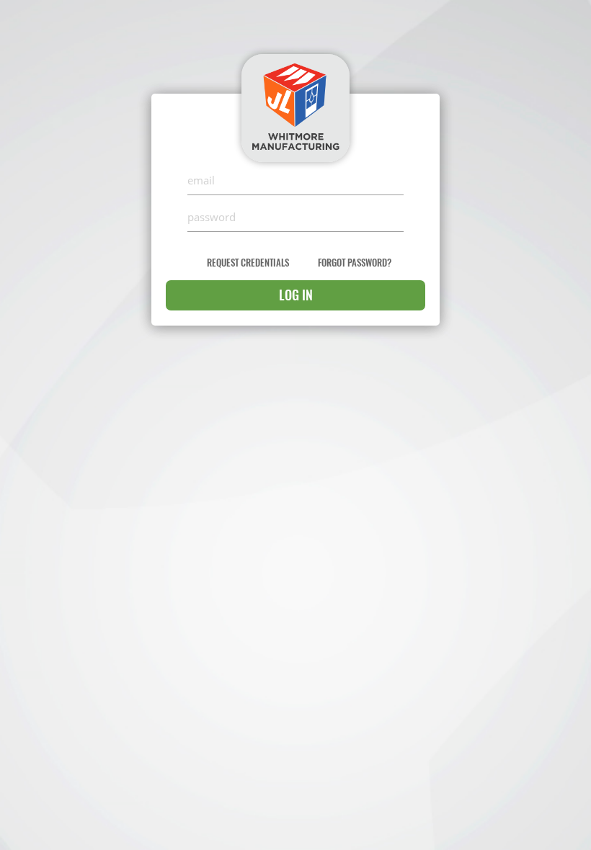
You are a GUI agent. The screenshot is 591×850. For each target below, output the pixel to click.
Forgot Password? (354, 262)
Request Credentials (248, 262)
